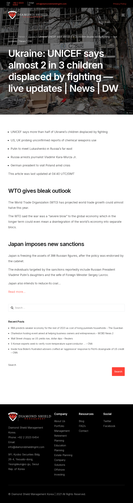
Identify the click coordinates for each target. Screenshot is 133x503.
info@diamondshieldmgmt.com (51, 4)
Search (12, 364)
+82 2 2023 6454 (18, 4)
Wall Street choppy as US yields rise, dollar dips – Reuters (42, 338)
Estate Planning (63, 455)
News (30, 100)
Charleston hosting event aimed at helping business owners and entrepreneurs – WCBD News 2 (62, 333)
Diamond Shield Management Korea (32, 494)
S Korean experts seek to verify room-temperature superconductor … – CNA (51, 343)
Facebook (109, 426)
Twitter (107, 421)
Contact (83, 430)
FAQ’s (82, 426)
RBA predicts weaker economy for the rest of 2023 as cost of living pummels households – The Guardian (67, 328)
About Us (59, 421)
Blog (81, 421)
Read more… (17, 291)
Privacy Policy (119, 4)
